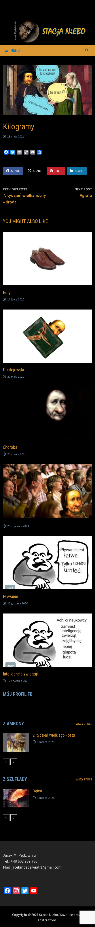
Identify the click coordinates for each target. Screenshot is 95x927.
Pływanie (10, 596)
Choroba (10, 447)
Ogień (37, 791)
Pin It (58, 171)
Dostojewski (13, 369)
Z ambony (13, 723)
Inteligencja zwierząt (20, 674)
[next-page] (13, 762)
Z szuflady (15, 779)
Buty (6, 292)
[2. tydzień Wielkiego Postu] (16, 735)
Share (15, 171)
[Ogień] (16, 791)
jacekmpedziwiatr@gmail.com (36, 867)
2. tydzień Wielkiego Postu (54, 735)
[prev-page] (6, 762)
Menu (15, 50)
